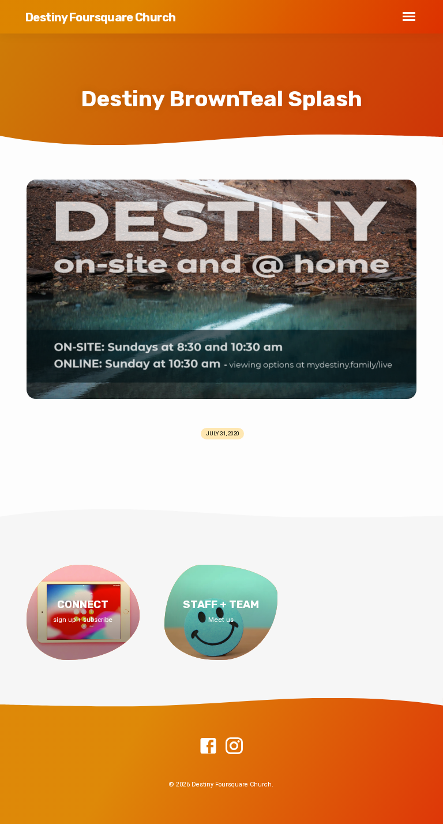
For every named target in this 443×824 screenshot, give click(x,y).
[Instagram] (234, 746)
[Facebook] (208, 746)
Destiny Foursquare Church (100, 17)
